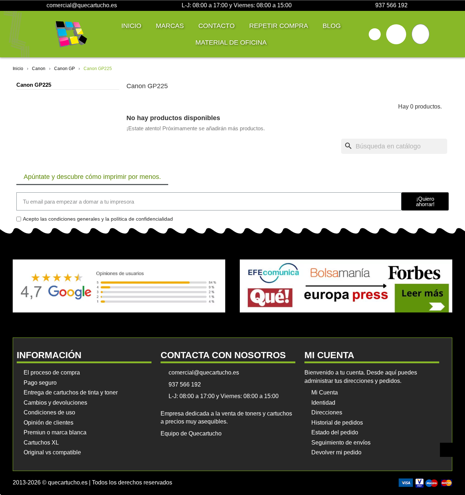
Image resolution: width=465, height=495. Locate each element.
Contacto (216, 25)
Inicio (131, 25)
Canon (38, 68)
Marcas (170, 25)
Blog (332, 25)
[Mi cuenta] (396, 34)
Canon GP (64, 68)
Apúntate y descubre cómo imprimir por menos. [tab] (92, 176)
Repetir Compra (278, 25)
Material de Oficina (231, 42)
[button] (375, 34)
